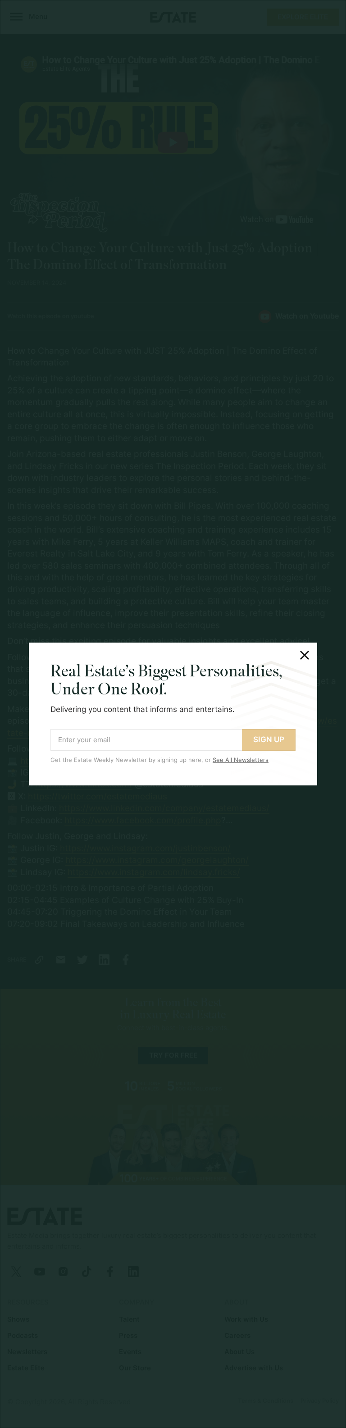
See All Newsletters (241, 760)
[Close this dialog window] (305, 655)
